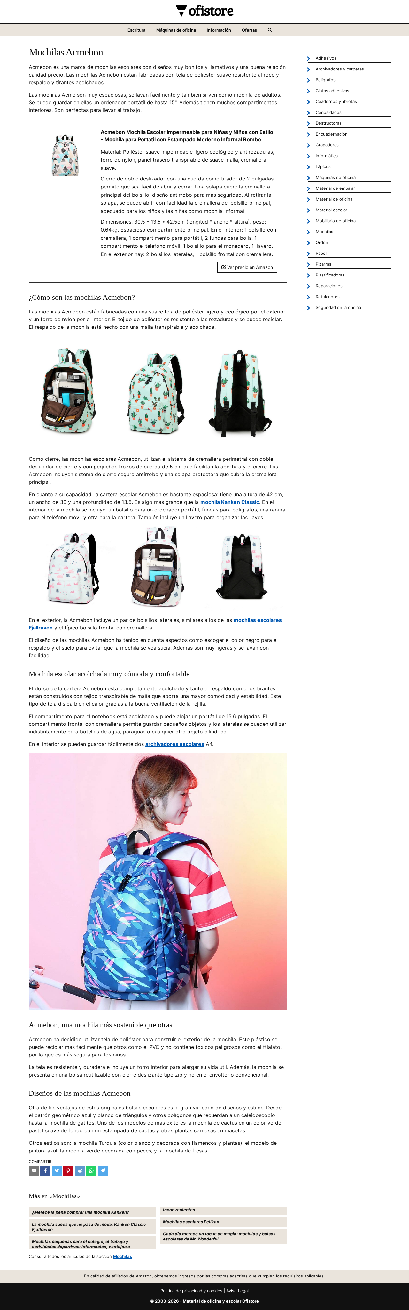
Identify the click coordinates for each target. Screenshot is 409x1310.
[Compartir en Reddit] (80, 1171)
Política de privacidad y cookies (191, 1290)
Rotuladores (328, 296)
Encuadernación (332, 133)
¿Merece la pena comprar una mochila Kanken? (80, 1212)
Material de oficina (334, 199)
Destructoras (329, 123)
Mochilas (122, 1256)
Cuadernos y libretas (336, 101)
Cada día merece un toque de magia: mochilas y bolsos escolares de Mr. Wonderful (219, 1236)
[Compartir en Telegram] (103, 1171)
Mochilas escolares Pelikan (191, 1221)
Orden (322, 242)
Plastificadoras (330, 274)
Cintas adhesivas (332, 90)
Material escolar (331, 209)
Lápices (323, 166)
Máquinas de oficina (176, 30)
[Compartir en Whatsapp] (91, 1171)
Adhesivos (326, 58)
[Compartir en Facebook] (45, 1171)
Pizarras (323, 264)
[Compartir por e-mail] (34, 1171)
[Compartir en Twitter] (57, 1171)
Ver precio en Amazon (249, 267)
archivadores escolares (174, 744)
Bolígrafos (326, 79)
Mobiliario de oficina (336, 220)
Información (219, 30)
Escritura (136, 30)
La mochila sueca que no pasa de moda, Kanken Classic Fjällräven (89, 1227)
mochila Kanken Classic (229, 502)
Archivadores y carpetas (340, 68)
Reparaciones (329, 285)
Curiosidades (329, 112)
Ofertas (249, 30)
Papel (321, 253)
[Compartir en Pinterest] (68, 1171)
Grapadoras (327, 144)
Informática (327, 155)
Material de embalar (335, 188)
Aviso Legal (237, 1290)
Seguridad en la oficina (338, 307)
